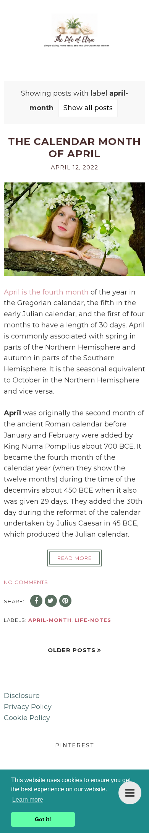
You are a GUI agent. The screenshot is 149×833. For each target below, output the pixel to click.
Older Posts (72, 650)
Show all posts (88, 108)
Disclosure (22, 695)
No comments (26, 582)
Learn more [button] (27, 799)
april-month (49, 620)
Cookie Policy (27, 718)
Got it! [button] (43, 819)
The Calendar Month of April (74, 147)
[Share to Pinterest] (65, 601)
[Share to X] (51, 601)
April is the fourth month (46, 292)
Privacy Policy (28, 707)
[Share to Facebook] (36, 601)
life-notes (92, 620)
